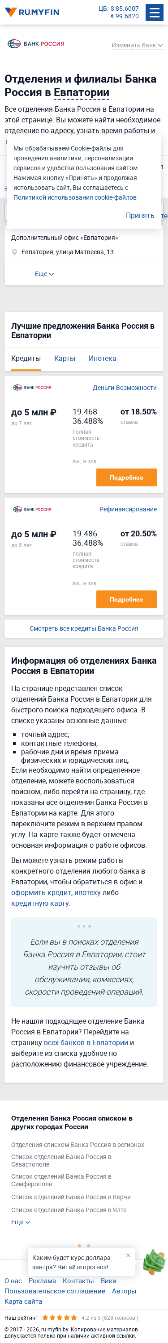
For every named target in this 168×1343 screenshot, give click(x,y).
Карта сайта (23, 1301)
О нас (13, 1280)
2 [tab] (88, 1245)
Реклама (42, 1280)
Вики (108, 1280)
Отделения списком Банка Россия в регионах (77, 1145)
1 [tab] (79, 1245)
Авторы (124, 1291)
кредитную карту (40, 903)
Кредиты (26, 358)
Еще (41, 273)
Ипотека (102, 358)
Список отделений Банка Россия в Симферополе (61, 1180)
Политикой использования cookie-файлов (75, 197)
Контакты (78, 1280)
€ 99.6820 (125, 16)
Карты (64, 358)
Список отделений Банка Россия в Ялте (68, 1210)
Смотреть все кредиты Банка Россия (84, 628)
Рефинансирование (128, 509)
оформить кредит (41, 892)
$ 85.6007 (125, 9)
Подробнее (126, 477)
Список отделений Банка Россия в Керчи (71, 1197)
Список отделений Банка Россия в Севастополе (61, 1160)
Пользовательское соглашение (54, 1291)
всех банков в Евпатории (86, 1042)
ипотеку (87, 892)
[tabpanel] (79, 1170)
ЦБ (103, 9)
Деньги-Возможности (125, 388)
